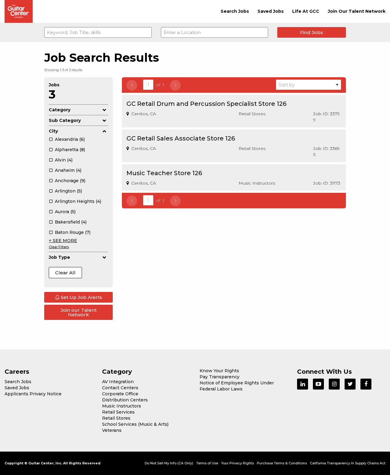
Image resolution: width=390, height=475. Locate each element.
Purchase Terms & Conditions (282, 463)
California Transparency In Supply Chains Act (347, 463)
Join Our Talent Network (356, 11)
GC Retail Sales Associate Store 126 (180, 138)
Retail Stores (116, 418)
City (53, 131)
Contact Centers (120, 387)
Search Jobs (235, 11)
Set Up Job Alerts (80, 297)
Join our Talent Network (79, 312)
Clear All (65, 273)
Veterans (112, 430)
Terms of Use (207, 463)
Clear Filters (59, 247)
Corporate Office (120, 394)
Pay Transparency (219, 377)
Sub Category (65, 120)
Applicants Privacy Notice (33, 394)
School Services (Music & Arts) (135, 424)
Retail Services (118, 412)
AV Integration (118, 381)
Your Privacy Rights (237, 463)
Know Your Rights (219, 370)
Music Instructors (121, 406)
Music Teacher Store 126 (164, 173)
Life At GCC (305, 11)
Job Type (59, 257)
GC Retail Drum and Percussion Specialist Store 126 (206, 103)
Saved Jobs (270, 11)
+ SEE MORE (63, 240)
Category (59, 110)
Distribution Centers (125, 400)
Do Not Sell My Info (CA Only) (169, 463)
